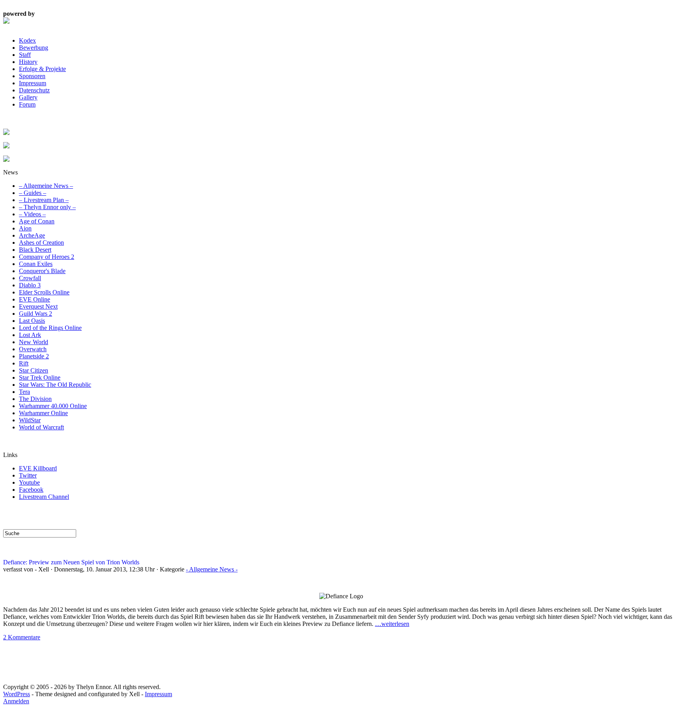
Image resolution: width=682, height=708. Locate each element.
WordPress (16, 694)
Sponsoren (32, 76)
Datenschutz (34, 90)
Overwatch (33, 349)
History (28, 61)
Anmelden (16, 701)
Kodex (27, 40)
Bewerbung (33, 47)
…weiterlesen (392, 623)
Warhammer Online (43, 413)
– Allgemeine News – (46, 185)
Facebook (31, 489)
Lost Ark (30, 335)
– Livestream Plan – (44, 200)
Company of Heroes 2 (46, 256)
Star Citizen (33, 370)
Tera (24, 391)
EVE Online (34, 299)
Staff (25, 54)
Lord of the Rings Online (50, 327)
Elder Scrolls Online (44, 292)
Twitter (28, 475)
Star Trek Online (39, 377)
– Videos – (32, 214)
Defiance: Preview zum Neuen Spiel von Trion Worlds (71, 562)
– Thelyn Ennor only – (47, 207)
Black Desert (35, 249)
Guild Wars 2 (35, 313)
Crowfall (30, 278)
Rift (23, 363)
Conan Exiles (35, 263)
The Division (35, 398)
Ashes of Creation (41, 242)
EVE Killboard (38, 468)
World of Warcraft (41, 427)
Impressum (32, 83)
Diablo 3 (30, 285)
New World (33, 342)
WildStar (30, 420)
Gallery (28, 97)
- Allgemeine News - (212, 569)
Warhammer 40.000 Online (53, 406)
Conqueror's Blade (42, 271)
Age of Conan (36, 221)
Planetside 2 (34, 356)
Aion (25, 228)
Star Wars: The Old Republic (55, 384)
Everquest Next (38, 306)
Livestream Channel (44, 496)
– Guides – (32, 192)
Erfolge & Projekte (42, 69)
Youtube (29, 482)
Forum (27, 104)
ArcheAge (32, 235)
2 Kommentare (21, 637)
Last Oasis (32, 320)
